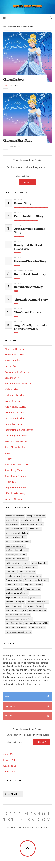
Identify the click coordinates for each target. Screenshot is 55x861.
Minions (9, 453)
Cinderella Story (13, 79)
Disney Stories (12, 400)
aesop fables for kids (36, 515)
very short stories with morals (18, 631)
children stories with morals (17, 563)
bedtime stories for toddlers (17, 541)
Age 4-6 (17, 225)
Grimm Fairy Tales (14, 412)
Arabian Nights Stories (17, 372)
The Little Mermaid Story (31, 299)
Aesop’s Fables (12, 360)
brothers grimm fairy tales (17, 550)
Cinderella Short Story (17, 140)
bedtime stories (34, 528)
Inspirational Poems (15, 487)
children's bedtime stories (16, 558)
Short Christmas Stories (17, 464)
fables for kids (30, 567)
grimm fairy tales (32, 588)
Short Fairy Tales (14, 470)
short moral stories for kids (36, 623)
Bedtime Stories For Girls (18, 383)
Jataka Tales (11, 481)
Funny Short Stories (15, 406)
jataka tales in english (15, 601)
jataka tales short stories (37, 601)
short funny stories (14, 623)
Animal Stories (12, 366)
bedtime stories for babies (17, 533)
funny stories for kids (32, 584)
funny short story (13, 584)
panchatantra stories (37, 610)
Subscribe (10, 706)
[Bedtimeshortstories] (27, 6)
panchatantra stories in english (19, 619)
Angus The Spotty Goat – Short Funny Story (30, 326)
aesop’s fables (12, 520)
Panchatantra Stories (16, 441)
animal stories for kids (15, 528)
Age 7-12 (18, 199)
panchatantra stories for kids (18, 614)
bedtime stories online (15, 545)
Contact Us (9, 771)
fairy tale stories (13, 576)
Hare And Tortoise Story (30, 261)
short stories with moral (16, 627)
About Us (8, 754)
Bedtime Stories (13, 377)
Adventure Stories (23, 270)
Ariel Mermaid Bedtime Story (29, 230)
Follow (8, 716)
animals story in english (31, 520)
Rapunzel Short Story (28, 287)
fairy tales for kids (27, 571)
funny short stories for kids (36, 580)
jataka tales (35, 597)
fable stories (11, 571)
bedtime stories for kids (16, 537)
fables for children (13, 567)
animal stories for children (32, 524)
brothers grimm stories (15, 554)
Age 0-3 (16, 85)
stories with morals (37, 627)
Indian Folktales (13, 424)
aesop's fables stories (15, 515)
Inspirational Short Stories (19, 429)
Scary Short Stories (15, 447)
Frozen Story (22, 203)
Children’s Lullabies (15, 395)
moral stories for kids (33, 606)
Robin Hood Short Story (30, 274)
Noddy (8, 458)
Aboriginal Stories (14, 348)
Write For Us (9, 765)
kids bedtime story (13, 606)
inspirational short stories (16, 597)
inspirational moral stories (17, 593)
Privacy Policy (10, 760)
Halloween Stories (14, 418)
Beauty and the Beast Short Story (28, 246)
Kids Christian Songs (15, 493)
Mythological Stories (16, 435)
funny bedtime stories (32, 576)
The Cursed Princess (27, 312)
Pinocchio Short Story (28, 216)
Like (7, 696)
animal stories (12, 524)
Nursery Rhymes (13, 499)
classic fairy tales (39, 563)
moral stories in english (16, 610)
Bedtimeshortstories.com (27, 816)
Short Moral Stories (15, 476)
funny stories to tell (14, 588)
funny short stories (14, 580)
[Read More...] (5, 85)
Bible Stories (11, 389)
